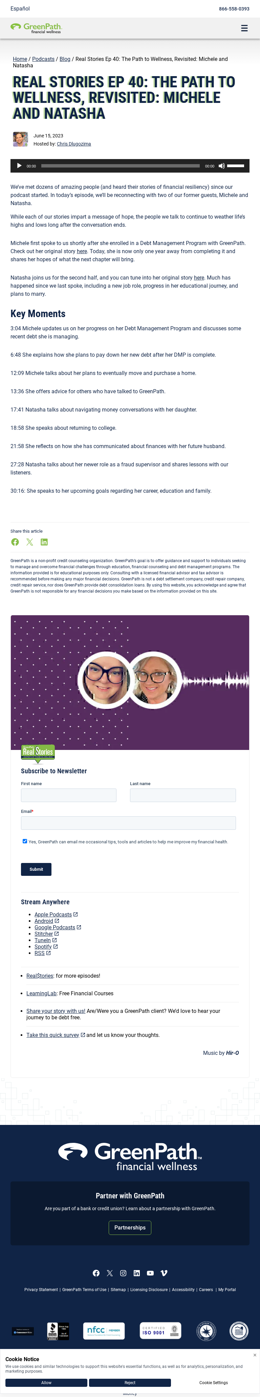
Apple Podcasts (53, 914)
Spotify (43, 947)
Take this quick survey (52, 1035)
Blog (65, 59)
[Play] (19, 165)
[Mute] (221, 165)
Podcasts (43, 59)
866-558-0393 (234, 9)
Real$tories (39, 976)
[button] (74, 144)
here (82, 251)
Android (44, 921)
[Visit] (160, 1331)
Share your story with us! (55, 1011)
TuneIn (43, 940)
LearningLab (41, 993)
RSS (40, 953)
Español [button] (20, 8)
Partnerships (130, 1227)
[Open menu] (244, 28)
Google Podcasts (55, 927)
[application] (130, 166)
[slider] (236, 165)
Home (20, 59)
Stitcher (44, 934)
